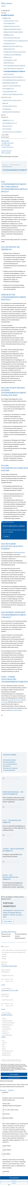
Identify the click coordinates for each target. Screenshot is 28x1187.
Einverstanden (14, 1074)
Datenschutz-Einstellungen (14, 1078)
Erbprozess (9, 35)
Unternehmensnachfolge (13, 80)
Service (4, 117)
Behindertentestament (12, 77)
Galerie (5, 135)
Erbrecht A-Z (8, 120)
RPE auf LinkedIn (5, 153)
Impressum (4, 964)
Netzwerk (6, 129)
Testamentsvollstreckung (15, 41)
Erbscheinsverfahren (13, 32)
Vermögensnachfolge (12, 46)
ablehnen (14, 1183)
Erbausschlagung (12, 26)
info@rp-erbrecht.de (6, 151)
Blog (3, 115)
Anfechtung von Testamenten (11, 22)
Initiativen (7, 126)
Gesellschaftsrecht (11, 86)
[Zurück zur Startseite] (7, 5)
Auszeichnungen (9, 106)
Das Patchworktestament (9, 762)
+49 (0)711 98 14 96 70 (7, 147)
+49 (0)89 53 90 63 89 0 (7, 143)
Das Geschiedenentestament (10, 764)
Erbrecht (6, 18)
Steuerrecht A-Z (9, 123)
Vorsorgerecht (9, 91)
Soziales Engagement (12, 132)
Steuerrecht (8, 89)
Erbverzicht (9, 49)
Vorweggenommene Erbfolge (12, 56)
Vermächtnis (9, 43)
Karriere (5, 11)
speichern (14, 1180)
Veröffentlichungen (11, 100)
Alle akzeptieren (14, 1178)
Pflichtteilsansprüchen (19, 552)
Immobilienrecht (10, 83)
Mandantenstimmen (11, 112)
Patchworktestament (13, 68)
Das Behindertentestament (9, 760)
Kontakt (5, 137)
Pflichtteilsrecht (12, 38)
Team (3, 13)
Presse (5, 103)
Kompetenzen (7, 15)
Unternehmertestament (14, 71)
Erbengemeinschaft (12, 29)
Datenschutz (4, 962)
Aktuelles (6, 97)
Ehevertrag (9, 74)
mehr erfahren (8, 921)
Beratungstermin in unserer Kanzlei (13, 710)
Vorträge (6, 109)
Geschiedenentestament (14, 66)
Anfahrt (3, 985)
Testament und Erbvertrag (10, 61)
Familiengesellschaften (15, 52)
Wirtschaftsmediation (12, 94)
